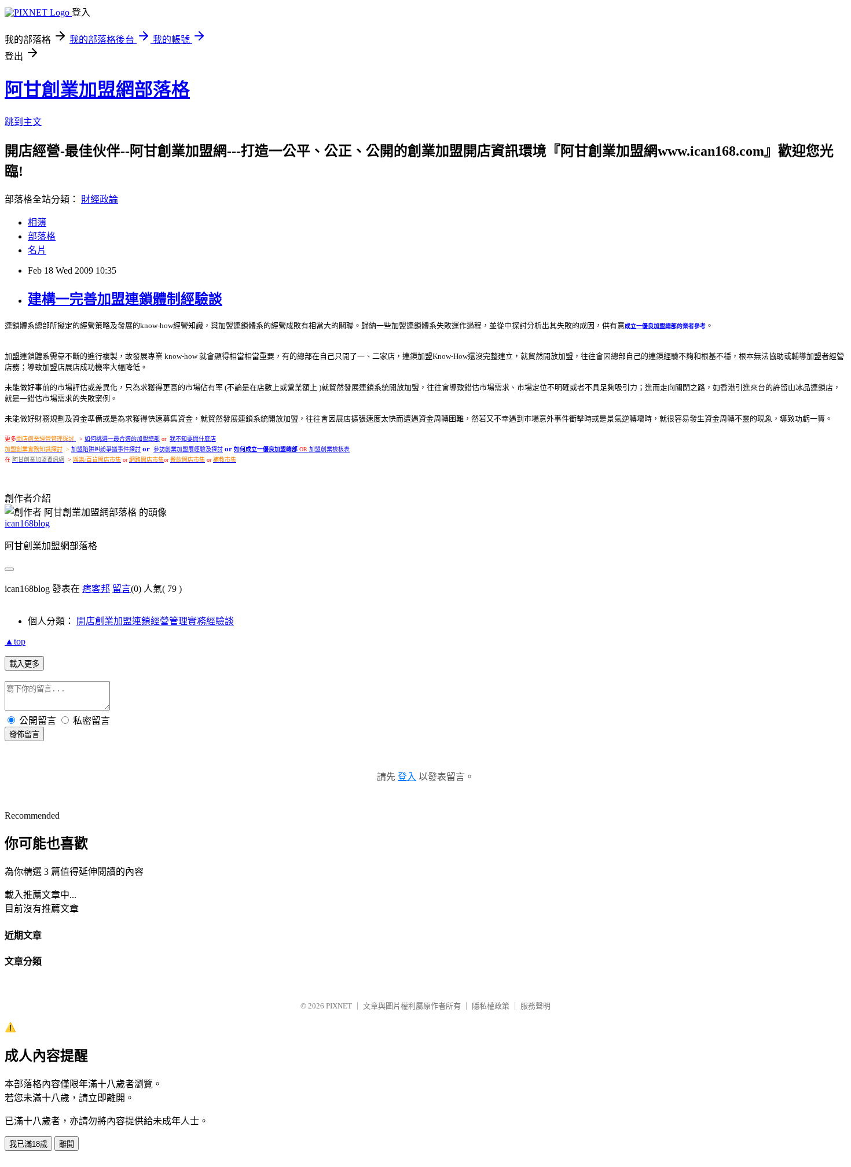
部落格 (42, 236)
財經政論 (99, 199)
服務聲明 (535, 1006)
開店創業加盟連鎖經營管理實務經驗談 (155, 621)
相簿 (37, 222)
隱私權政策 (490, 1006)
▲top (15, 641)
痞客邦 (96, 589)
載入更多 (24, 664)
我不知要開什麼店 (193, 439)
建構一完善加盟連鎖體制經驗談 (125, 299)
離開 (66, 1144)
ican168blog (27, 523)
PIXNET (339, 1006)
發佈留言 (24, 734)
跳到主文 (23, 122)
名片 (37, 250)
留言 (121, 589)
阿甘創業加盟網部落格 (97, 89)
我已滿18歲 (28, 1144)
